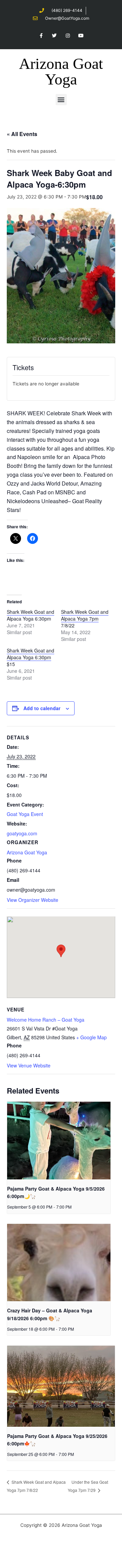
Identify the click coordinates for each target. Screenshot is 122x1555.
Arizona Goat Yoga (61, 71)
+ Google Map (91, 1037)
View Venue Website (28, 1065)
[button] (61, 99)
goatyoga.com (22, 833)
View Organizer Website (32, 899)
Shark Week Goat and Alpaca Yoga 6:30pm (30, 615)
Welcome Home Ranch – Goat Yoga (45, 1019)
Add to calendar (41, 708)
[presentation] (58, 1140)
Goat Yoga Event (25, 814)
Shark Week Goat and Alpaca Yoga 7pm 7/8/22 (84, 618)
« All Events (22, 134)
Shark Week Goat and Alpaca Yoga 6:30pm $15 (30, 657)
